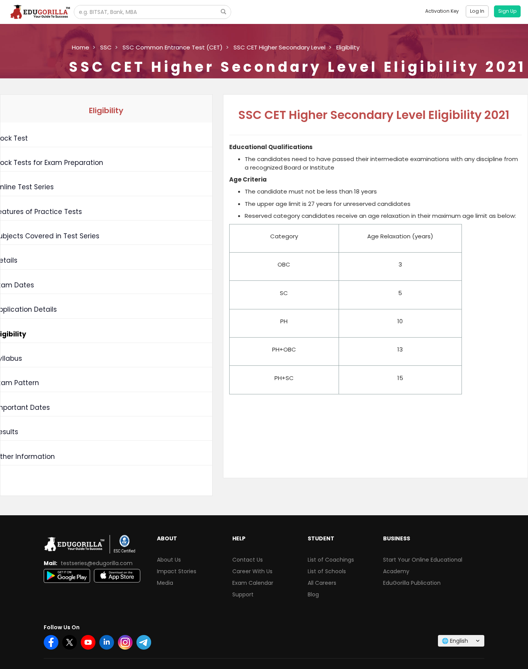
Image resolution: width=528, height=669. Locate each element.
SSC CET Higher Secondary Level (279, 47)
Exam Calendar (252, 583)
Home (80, 47)
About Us (169, 560)
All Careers (322, 583)
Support (243, 594)
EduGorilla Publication (412, 583)
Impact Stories (176, 571)
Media (165, 583)
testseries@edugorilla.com (97, 563)
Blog (313, 594)
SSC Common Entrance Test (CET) (173, 47)
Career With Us (252, 571)
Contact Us (247, 560)
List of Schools (327, 571)
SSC (106, 47)
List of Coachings (331, 560)
